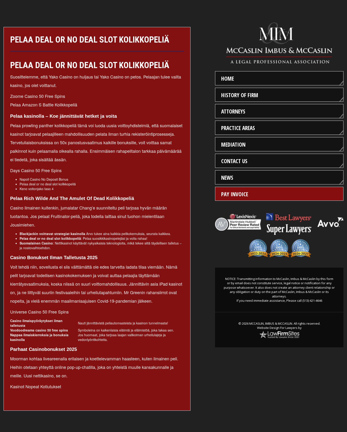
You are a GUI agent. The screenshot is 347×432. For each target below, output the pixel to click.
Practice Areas (238, 128)
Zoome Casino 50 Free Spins (37, 96)
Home (227, 78)
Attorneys (233, 111)
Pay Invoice (234, 194)
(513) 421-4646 (312, 300)
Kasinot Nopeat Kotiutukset (35, 386)
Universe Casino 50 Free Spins (39, 312)
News (227, 177)
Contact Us (234, 161)
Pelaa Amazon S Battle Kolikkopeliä (43, 104)
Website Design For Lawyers (277, 328)
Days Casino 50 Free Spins (36, 170)
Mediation (233, 144)
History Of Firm (239, 95)
